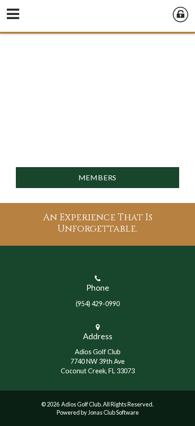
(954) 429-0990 (98, 303)
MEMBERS (97, 177)
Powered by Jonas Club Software (98, 412)
